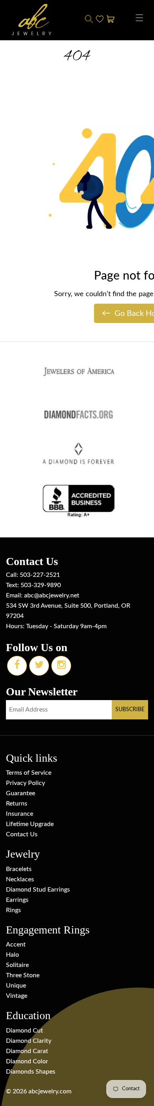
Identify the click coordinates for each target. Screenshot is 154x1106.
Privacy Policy (25, 783)
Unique (16, 985)
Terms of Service (28, 773)
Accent (16, 944)
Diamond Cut (24, 1030)
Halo (12, 955)
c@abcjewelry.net (55, 595)
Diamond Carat (27, 1051)
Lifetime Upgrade (30, 824)
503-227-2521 (40, 575)
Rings (13, 910)
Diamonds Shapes (30, 1071)
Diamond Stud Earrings (38, 889)
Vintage (16, 996)
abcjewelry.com (49, 1091)
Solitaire (17, 965)
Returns (16, 803)
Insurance (19, 814)
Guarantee (20, 793)
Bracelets (19, 869)
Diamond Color (27, 1061)
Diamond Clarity (28, 1041)
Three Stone (22, 975)
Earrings (17, 900)
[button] (139, 17)
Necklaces (20, 879)
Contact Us (22, 834)
